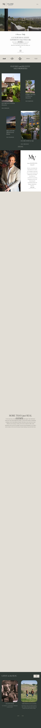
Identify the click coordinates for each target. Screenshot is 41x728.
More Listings (20, 146)
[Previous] (18, 715)
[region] (20, 695)
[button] (20, 437)
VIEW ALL (36, 676)
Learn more (20, 51)
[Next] (22, 715)
